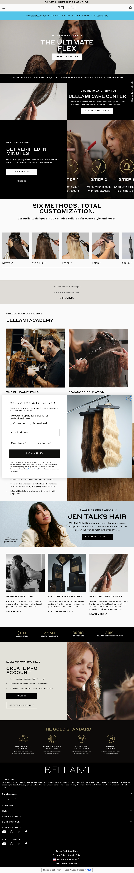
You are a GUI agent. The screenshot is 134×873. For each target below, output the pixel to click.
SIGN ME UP (34, 453)
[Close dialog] (128, 398)
